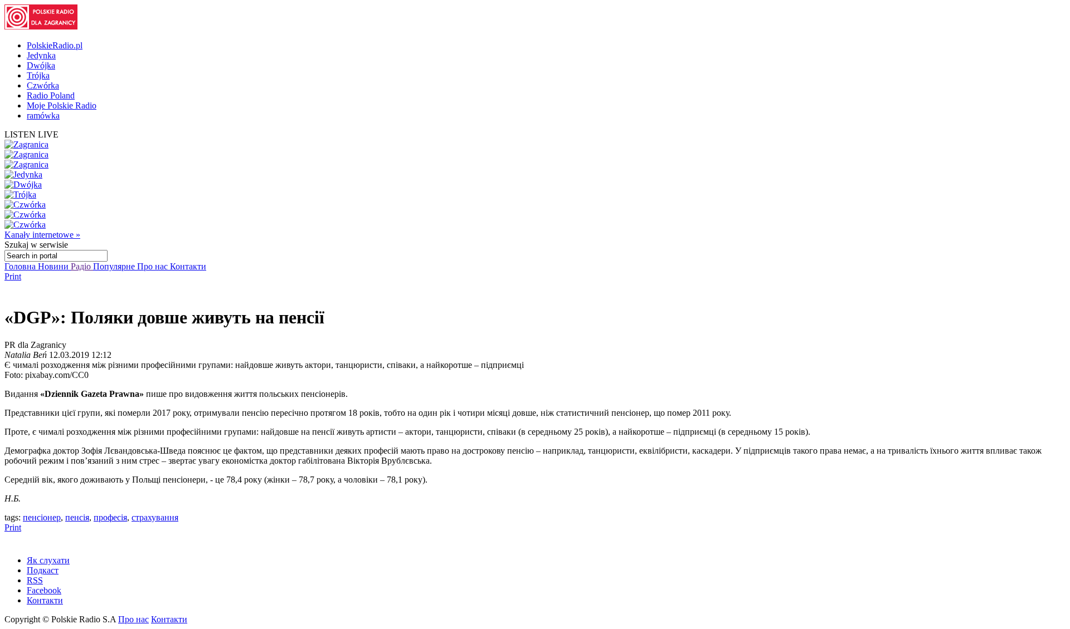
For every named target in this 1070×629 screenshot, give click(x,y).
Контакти (188, 266)
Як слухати (48, 560)
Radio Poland (51, 95)
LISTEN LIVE (31, 134)
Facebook (44, 590)
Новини (54, 266)
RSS (35, 580)
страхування (155, 517)
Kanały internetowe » (42, 234)
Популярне (115, 266)
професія (110, 517)
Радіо (82, 266)
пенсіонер (42, 517)
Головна (21, 266)
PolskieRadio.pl (54, 45)
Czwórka (43, 85)
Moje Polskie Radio (61, 105)
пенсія (77, 517)
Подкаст (43, 570)
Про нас (153, 266)
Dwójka (41, 65)
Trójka (38, 75)
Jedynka (41, 55)
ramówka (43, 115)
